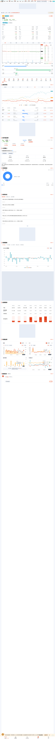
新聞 (7, 1)
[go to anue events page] (48, 1)
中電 (9, 12)
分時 (5, 42)
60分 (50, 42)
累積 (51, 248)
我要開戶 (11, 15)
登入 (52, 1)
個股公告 (8, 196)
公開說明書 (4, 153)
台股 (9, 1)
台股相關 (12, 196)
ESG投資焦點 (51, 12)
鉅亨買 (29, 1)
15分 (39, 42)
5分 (27, 42)
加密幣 (25, 1)
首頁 (4, 1)
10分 (33, 42)
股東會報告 (10, 153)
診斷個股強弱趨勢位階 (15, 12)
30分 (44, 42)
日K (10, 42)
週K (16, 42)
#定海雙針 (31, 141)
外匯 (20, 1)
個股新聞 (3, 196)
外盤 (52, 63)
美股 (12, 1)
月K (22, 42)
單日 (48, 248)
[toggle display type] (26, 357)
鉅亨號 (32, 1)
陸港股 (15, 1)
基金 (18, 1)
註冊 (53, 1)
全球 (23, 1)
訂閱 (35, 1)
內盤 (45, 63)
